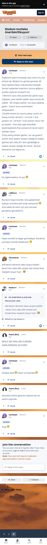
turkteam (13, 45)
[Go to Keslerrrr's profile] (4, 288)
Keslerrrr (13, 287)
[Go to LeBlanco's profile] (4, 194)
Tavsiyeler (31, 45)
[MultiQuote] (3, 156)
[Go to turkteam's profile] (6, 45)
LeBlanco (13, 193)
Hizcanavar (14, 257)
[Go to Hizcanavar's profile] (4, 258)
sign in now (18, 450)
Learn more (5, 4)
